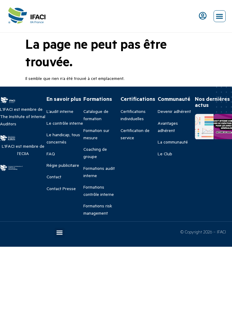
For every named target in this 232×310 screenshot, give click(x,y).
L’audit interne (60, 111)
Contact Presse (61, 188)
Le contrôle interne (65, 123)
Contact (54, 177)
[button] (220, 16)
